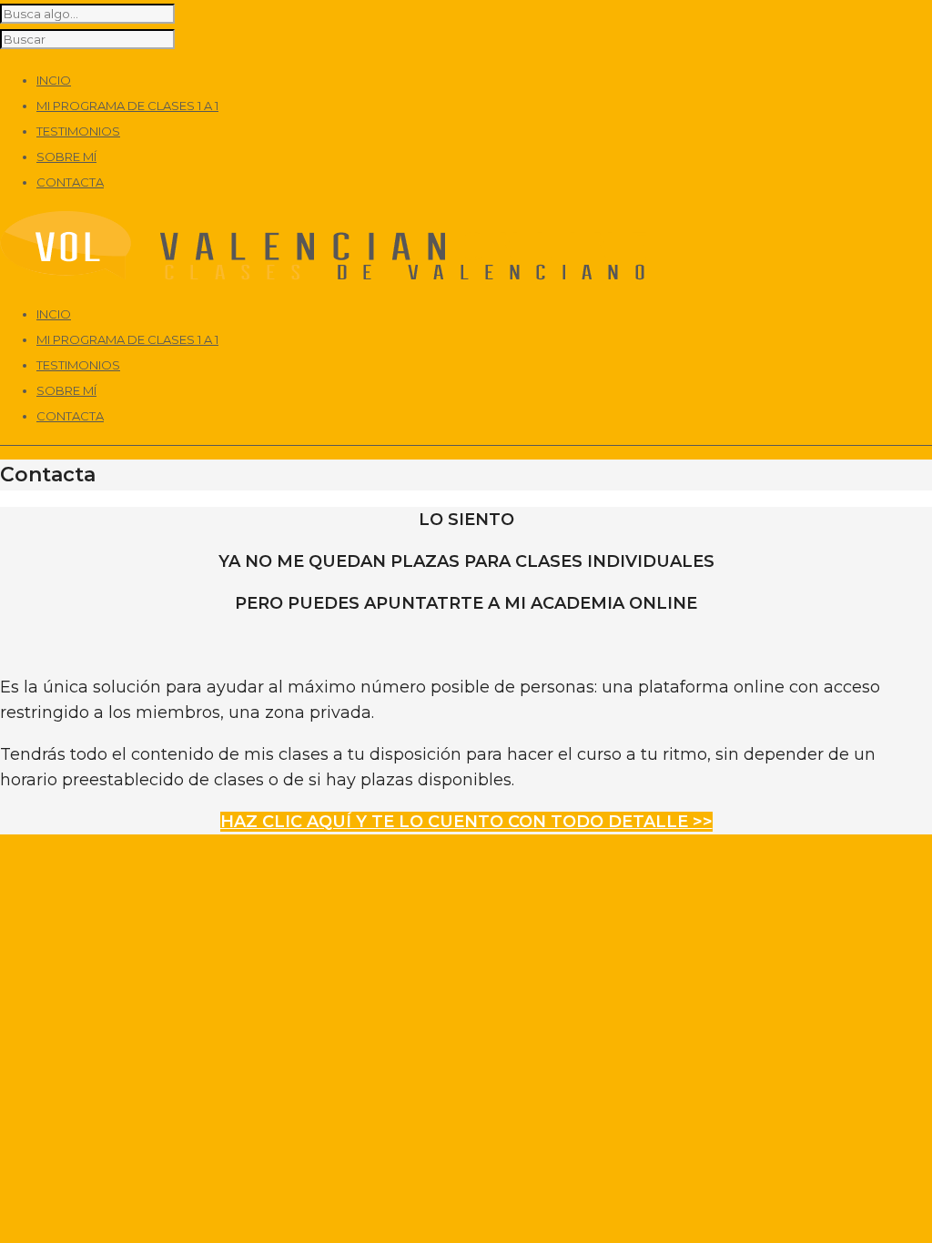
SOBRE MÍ (66, 390)
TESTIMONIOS (78, 365)
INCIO (53, 314)
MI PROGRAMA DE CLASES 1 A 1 (127, 339)
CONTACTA (70, 416)
